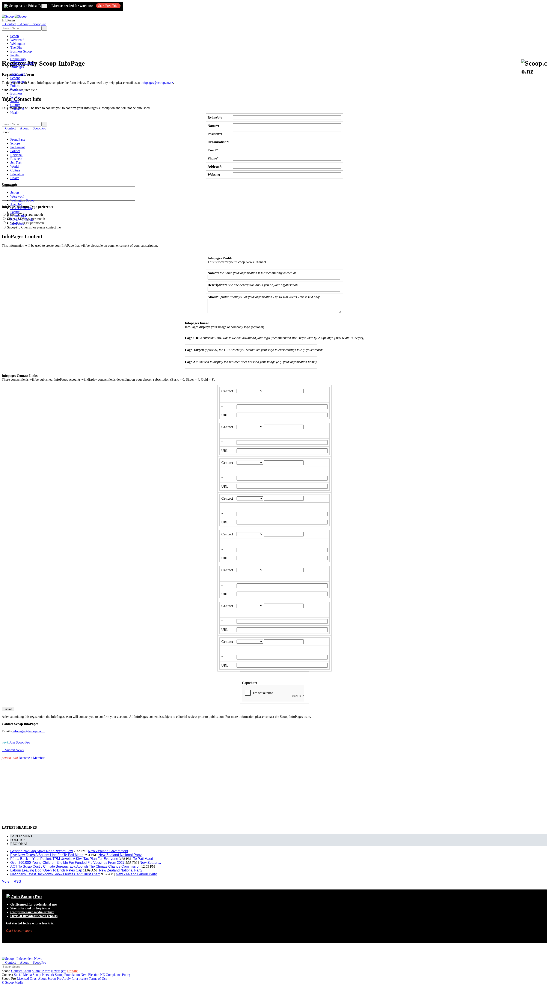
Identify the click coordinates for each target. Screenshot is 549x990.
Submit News (41, 971)
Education (17, 109)
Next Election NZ (93, 974)
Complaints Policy (118, 974)
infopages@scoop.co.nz (157, 82)
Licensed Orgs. (27, 978)
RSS (15, 881)
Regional (16, 89)
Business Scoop (21, 51)
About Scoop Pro (50, 978)
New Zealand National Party (120, 855)
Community (18, 59)
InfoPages (17, 67)
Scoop (14, 36)
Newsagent (58, 971)
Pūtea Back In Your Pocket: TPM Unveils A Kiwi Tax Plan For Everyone (64, 859)
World (14, 101)
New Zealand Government (108, 851)
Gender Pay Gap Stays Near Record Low (41, 851)
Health (14, 112)
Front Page (17, 74)
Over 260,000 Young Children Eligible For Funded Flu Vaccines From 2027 (67, 862)
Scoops (15, 78)
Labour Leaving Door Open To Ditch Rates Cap (46, 870)
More (5, 881)
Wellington (17, 43)
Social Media (23, 974)
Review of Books (22, 63)
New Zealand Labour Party (136, 874)
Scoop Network (43, 974)
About (26, 971)
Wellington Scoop (22, 200)
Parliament (17, 82)
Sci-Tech (16, 97)
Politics (15, 85)
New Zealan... (150, 862)
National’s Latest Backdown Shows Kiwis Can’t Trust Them (55, 874)
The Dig (16, 47)
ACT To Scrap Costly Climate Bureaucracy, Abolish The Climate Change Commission (75, 866)
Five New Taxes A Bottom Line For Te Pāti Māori (46, 855)
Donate (72, 971)
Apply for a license (75, 978)
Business (16, 93)
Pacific (15, 55)
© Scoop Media (12, 982)
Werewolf (17, 40)
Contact (16, 971)
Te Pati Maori (143, 859)
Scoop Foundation (67, 974)
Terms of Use (98, 978)
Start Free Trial (108, 6)
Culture (15, 105)
